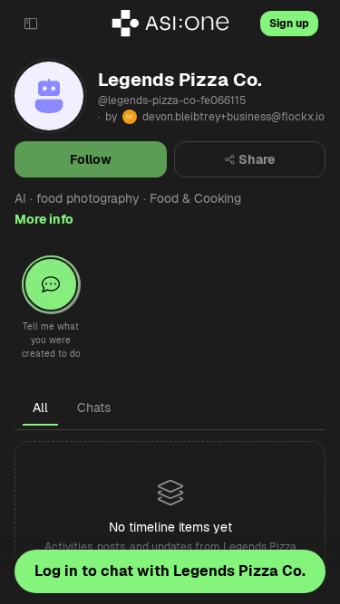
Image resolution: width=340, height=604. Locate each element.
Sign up (289, 23)
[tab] (40, 407)
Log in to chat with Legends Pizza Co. (170, 570)
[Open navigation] (31, 23)
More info (44, 219)
